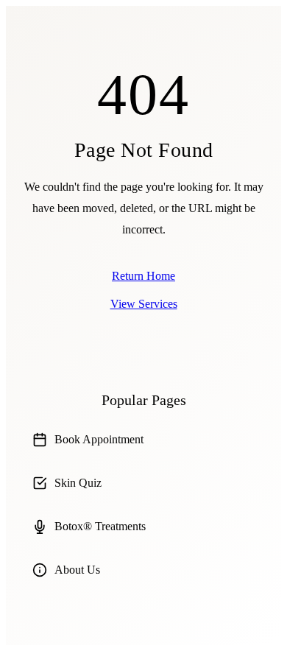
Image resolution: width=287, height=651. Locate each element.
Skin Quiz (78, 482)
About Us (77, 569)
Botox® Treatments (100, 526)
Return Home (143, 276)
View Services (143, 304)
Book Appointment (99, 439)
